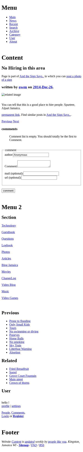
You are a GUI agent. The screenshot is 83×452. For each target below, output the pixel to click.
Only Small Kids (19, 324)
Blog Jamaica (10, 265)
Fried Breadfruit (19, 368)
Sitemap (24, 445)
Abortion (14, 352)
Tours (12, 328)
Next (16, 121)
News (12, 20)
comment (10, 150)
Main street (16, 379)
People (6, 412)
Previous (7, 121)
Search (13, 27)
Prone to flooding (19, 321)
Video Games (10, 298)
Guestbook (8, 232)
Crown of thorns (19, 382)
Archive (14, 31)
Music (5, 291)
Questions (8, 238)
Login (5, 416)
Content (16, 441)
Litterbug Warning (20, 349)
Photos (6, 251)
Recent (13, 24)
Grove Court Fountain (22, 375)
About (13, 41)
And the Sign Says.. (31, 76)
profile (5, 406)
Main (12, 17)
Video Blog (9, 284)
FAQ (34, 445)
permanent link (11, 114)
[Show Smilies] (52, 166)
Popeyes (14, 335)
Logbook (7, 245)
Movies (6, 271)
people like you (57, 441)
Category (14, 34)
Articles (6, 258)
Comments (18, 412)
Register (18, 416)
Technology (9, 225)
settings (16, 406)
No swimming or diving (23, 331)
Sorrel (13, 372)
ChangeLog (9, 278)
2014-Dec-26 (43, 87)
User (12, 38)
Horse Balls (16, 338)
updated (30, 441)
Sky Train (15, 345)
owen (23, 87)
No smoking (16, 342)
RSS (41, 445)
